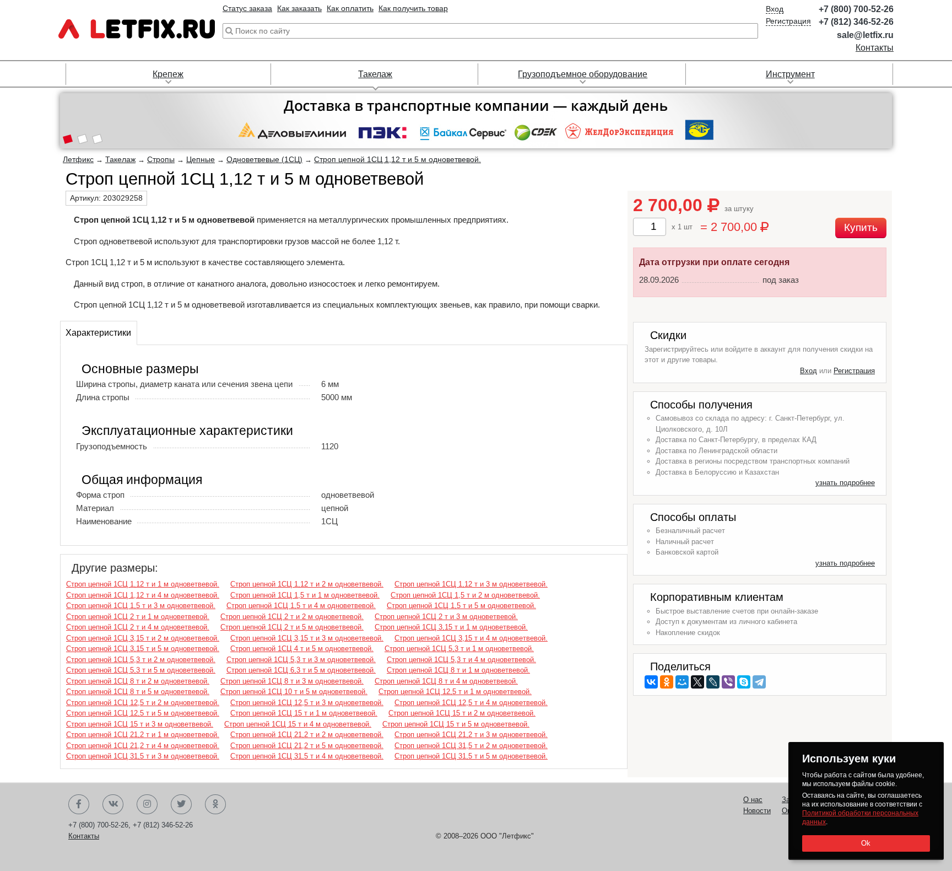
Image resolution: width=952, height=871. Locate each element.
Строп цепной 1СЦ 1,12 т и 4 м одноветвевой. (142, 595)
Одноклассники (215, 804)
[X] (697, 682)
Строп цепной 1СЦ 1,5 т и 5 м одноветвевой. (461, 605)
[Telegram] (759, 682)
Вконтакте (112, 804)
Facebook (78, 804)
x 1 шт (682, 227)
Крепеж (168, 74)
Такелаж (375, 74)
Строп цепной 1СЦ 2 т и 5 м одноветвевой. (292, 627)
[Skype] (743, 682)
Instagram (147, 804)
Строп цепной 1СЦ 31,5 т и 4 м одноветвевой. (306, 756)
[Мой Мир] (682, 682)
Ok (866, 843)
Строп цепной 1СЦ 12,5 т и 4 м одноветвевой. (471, 702)
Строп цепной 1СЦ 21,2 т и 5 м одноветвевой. (306, 745)
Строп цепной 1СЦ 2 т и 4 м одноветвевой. (137, 627)
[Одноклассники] (666, 682)
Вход (774, 8)
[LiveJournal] (713, 682)
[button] (67, 140)
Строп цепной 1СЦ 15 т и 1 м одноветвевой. (303, 713)
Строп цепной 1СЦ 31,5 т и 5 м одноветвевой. (471, 756)
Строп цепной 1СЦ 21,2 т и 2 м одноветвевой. (306, 734)
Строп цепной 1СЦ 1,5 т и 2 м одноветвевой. (465, 595)
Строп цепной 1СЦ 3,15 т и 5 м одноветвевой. (142, 648)
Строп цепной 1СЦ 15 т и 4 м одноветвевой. (297, 724)
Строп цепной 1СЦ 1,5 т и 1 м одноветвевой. (305, 595)
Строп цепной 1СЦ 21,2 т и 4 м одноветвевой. (142, 745)
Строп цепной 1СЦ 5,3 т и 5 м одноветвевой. (140, 670)
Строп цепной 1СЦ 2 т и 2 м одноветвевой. (292, 616)
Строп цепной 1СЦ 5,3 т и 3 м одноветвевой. (301, 659)
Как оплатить (350, 8)
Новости (757, 811)
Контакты (875, 47)
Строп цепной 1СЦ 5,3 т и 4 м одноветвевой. (461, 659)
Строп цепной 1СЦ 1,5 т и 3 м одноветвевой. (140, 605)
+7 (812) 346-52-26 (856, 21)
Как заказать (299, 8)
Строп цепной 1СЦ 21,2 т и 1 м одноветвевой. (142, 734)
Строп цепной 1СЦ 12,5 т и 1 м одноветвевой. (455, 691)
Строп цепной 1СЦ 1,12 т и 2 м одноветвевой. (306, 584)
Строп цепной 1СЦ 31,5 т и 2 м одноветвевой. (471, 745)
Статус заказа (247, 8)
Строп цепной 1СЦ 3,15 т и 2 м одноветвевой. (142, 638)
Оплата (794, 811)
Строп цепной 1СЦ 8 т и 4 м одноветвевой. (446, 681)
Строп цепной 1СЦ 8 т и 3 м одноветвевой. (292, 681)
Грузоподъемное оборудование (582, 74)
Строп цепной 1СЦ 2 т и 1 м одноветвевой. (137, 616)
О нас (752, 799)
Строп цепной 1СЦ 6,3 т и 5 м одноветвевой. (301, 670)
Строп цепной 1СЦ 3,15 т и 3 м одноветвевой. (306, 638)
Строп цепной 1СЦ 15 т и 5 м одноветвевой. (455, 724)
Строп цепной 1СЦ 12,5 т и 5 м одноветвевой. (142, 713)
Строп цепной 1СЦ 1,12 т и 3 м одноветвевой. (471, 584)
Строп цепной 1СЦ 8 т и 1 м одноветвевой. (458, 670)
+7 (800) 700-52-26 (856, 9)
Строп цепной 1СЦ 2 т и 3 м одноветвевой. (446, 616)
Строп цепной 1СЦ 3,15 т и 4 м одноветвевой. (471, 638)
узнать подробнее (845, 482)
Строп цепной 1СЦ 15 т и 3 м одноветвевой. (139, 724)
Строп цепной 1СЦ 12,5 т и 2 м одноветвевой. (142, 702)
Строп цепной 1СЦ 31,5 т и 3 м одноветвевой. (142, 756)
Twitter (181, 804)
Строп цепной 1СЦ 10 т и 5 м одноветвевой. (293, 691)
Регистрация (788, 21)
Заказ (791, 799)
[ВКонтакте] (651, 682)
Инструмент (790, 74)
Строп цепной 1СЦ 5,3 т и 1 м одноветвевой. (459, 648)
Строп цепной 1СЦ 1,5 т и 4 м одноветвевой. (301, 605)
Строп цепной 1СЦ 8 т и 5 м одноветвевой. (137, 691)
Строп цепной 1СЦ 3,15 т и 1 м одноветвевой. (451, 627)
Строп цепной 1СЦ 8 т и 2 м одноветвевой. (137, 681)
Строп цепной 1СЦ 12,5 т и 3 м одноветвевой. (306, 702)
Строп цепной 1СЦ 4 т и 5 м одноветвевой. (302, 648)
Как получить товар (413, 8)
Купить (861, 227)
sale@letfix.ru (865, 35)
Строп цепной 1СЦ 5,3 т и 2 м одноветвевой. (140, 659)
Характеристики (98, 332)
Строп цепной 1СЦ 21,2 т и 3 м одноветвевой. (471, 734)
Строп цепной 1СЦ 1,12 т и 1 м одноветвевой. (142, 584)
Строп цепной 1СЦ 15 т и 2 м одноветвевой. (462, 713)
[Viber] (728, 682)
